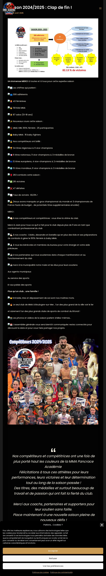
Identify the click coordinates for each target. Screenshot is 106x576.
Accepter (53, 550)
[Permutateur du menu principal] (100, 8)
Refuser (53, 558)
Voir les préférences (53, 566)
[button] (101, 525)
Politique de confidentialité (61, 572)
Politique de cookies (40, 572)
